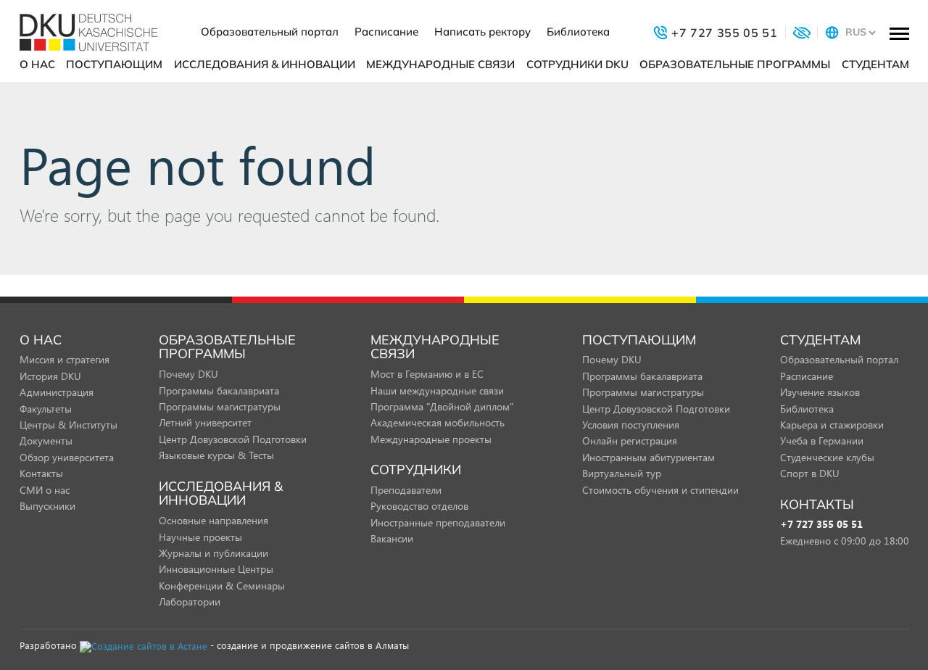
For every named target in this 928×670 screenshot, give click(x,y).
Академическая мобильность (437, 422)
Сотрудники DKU (577, 64)
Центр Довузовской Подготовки (233, 439)
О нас (37, 64)
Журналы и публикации (213, 553)
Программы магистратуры (220, 406)
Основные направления (213, 520)
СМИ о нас (45, 490)
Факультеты (46, 408)
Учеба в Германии (821, 440)
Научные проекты (200, 537)
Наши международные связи (437, 390)
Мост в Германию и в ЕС (427, 374)
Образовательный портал (270, 31)
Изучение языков (820, 392)
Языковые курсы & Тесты (216, 455)
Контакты (41, 473)
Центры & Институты (68, 424)
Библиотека (578, 31)
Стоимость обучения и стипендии (660, 490)
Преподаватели (406, 490)
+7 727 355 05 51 (821, 524)
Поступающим (114, 64)
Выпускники (47, 506)
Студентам (875, 64)
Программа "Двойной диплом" (441, 406)
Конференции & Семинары (222, 585)
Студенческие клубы (827, 457)
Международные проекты (431, 439)
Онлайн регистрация (629, 440)
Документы (46, 440)
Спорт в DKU (810, 473)
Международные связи (440, 64)
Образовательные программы (734, 64)
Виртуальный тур (621, 473)
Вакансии (391, 538)
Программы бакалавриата (219, 390)
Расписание (386, 31)
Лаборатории (189, 601)
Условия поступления (630, 424)
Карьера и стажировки (832, 424)
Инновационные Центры (216, 569)
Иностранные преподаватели (437, 522)
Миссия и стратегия (64, 359)
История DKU (50, 376)
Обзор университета (67, 457)
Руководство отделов (419, 506)
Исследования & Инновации (264, 64)
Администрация (57, 392)
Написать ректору (482, 31)
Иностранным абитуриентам (648, 457)
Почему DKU (188, 374)
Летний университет (205, 422)
